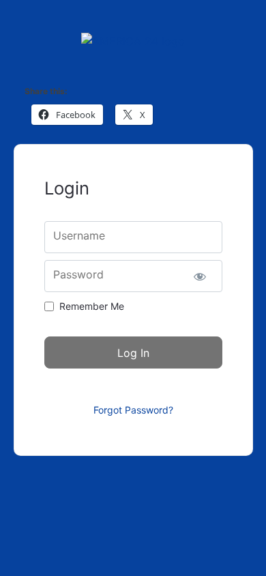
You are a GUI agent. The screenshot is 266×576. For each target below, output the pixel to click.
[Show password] (200, 276)
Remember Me (91, 306)
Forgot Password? (133, 410)
